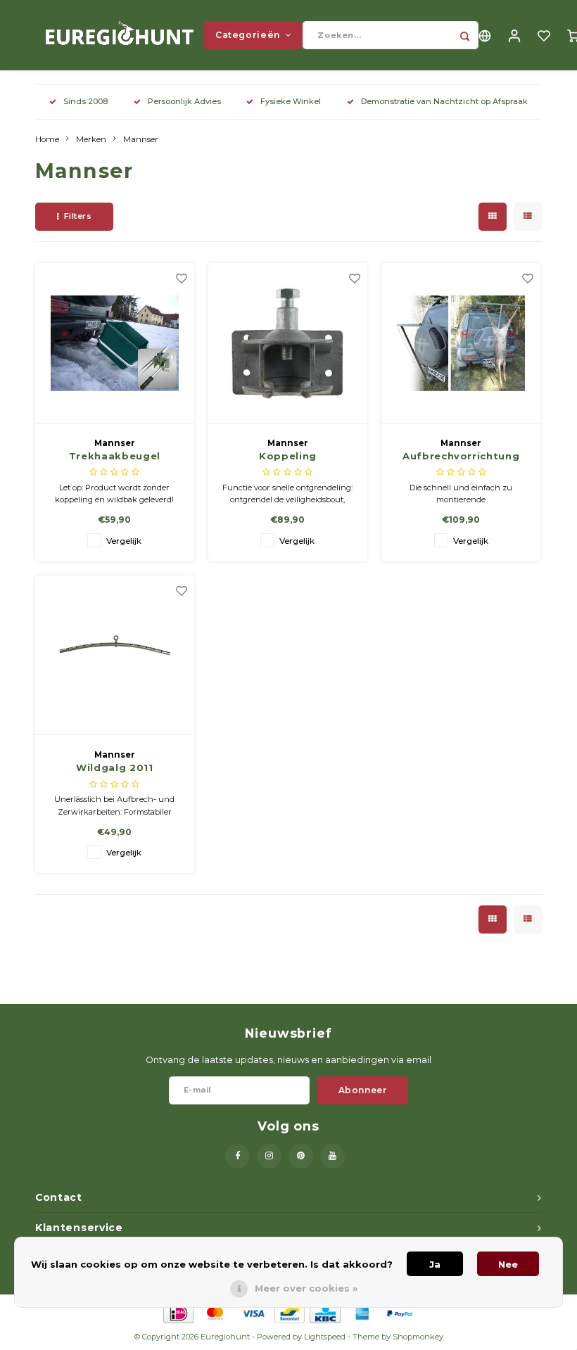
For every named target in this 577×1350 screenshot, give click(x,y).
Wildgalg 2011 (114, 767)
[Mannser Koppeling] (288, 343)
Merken (91, 139)
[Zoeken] (464, 35)
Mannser (140, 139)
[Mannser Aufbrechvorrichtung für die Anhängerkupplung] (461, 343)
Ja (434, 1264)
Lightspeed (324, 1337)
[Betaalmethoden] (178, 1312)
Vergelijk (123, 541)
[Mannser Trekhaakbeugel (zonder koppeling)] (115, 343)
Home (47, 139)
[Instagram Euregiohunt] (269, 1156)
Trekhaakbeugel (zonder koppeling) (114, 457)
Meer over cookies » (306, 1288)
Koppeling (288, 455)
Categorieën (248, 35)
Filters (78, 216)
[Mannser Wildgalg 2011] (115, 655)
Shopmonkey (418, 1337)
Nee (508, 1264)
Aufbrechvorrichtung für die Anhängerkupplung (460, 457)
